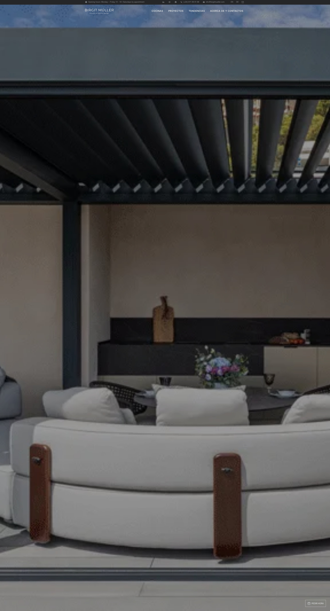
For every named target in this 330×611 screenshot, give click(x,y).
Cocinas (157, 11)
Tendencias (197, 11)
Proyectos (176, 11)
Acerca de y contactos (226, 11)
